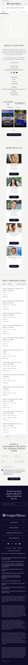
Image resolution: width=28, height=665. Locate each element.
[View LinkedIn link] (20, 544)
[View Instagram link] (16, 544)
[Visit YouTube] (17, 72)
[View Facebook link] (8, 544)
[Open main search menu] (25, 4)
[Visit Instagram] (11, 72)
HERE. (5, 643)
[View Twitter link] (12, 544)
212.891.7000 (19, 605)
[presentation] (14, 120)
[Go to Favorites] (25, 0)
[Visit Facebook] (14, 72)
